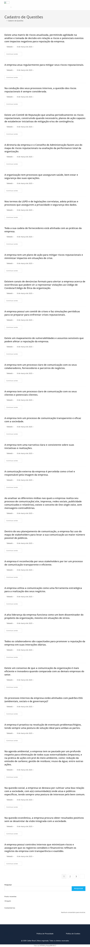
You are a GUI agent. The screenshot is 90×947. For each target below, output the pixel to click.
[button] (11, 7)
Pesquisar (8, 885)
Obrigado (7, 901)
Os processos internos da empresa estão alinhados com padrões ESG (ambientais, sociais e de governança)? (43, 699)
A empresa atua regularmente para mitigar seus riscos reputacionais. (44, 64)
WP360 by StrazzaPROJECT (48, 945)
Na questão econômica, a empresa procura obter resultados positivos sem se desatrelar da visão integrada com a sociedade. (44, 819)
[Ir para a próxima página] (82, 876)
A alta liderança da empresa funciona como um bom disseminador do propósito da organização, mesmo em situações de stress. (43, 616)
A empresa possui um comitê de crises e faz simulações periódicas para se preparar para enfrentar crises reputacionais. (42, 313)
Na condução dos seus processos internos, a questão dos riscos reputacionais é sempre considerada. (40, 90)
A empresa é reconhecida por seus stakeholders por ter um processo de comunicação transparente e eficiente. (43, 563)
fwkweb (10, 47)
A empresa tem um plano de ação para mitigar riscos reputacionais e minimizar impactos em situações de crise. (43, 256)
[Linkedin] (6, 933)
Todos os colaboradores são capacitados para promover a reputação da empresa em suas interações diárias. (44, 643)
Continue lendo (14, 53)
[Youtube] (11, 933)
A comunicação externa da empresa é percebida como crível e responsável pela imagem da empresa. (39, 473)
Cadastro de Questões (15, 21)
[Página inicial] (5, 21)
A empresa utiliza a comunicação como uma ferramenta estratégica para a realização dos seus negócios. (43, 589)
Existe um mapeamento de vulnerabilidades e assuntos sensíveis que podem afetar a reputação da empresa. (44, 340)
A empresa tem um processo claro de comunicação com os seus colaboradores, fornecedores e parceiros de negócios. (40, 366)
